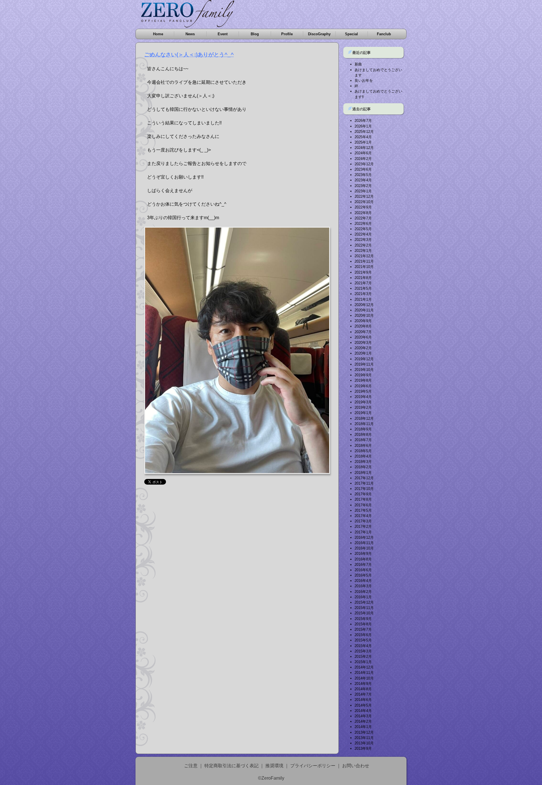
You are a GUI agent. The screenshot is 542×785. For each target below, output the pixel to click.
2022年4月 (363, 234)
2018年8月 (363, 434)
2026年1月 (363, 126)
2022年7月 (363, 218)
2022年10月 (364, 202)
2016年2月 (363, 592)
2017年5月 (363, 510)
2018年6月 (363, 445)
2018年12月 (364, 418)
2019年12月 (364, 359)
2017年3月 (363, 521)
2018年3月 (363, 461)
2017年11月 (364, 483)
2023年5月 (363, 175)
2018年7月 (363, 440)
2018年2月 (363, 467)
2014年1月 (363, 727)
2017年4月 (363, 516)
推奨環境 (274, 765)
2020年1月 (363, 353)
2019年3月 (363, 402)
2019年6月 (363, 386)
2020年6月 (363, 337)
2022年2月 (363, 245)
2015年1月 (363, 662)
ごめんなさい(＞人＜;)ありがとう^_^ (189, 55)
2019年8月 (363, 380)
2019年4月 (363, 397)
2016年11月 (364, 543)
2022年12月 (364, 196)
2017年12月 (364, 478)
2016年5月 (363, 575)
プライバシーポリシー (312, 765)
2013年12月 (364, 732)
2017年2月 (363, 526)
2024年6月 (363, 153)
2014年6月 (363, 700)
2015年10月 (364, 613)
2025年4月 (363, 137)
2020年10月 (364, 315)
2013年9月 (363, 748)
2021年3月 (363, 294)
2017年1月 (363, 532)
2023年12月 (364, 164)
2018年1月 (363, 472)
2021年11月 (364, 261)
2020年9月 (363, 321)
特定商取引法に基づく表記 (231, 765)
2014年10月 (364, 678)
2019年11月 (364, 364)
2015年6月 (363, 635)
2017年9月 (363, 494)
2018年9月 (363, 429)
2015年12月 (364, 602)
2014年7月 (363, 694)
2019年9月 (363, 375)
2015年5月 (363, 640)
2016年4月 (363, 581)
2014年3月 (363, 716)
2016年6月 (363, 570)
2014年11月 (364, 672)
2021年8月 (363, 278)
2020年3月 (363, 342)
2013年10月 (364, 743)
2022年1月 (363, 251)
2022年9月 (363, 207)
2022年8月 (363, 213)
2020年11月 (364, 310)
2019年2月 (363, 407)
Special (351, 34)
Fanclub (384, 34)
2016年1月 (363, 597)
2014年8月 (363, 689)
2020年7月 (363, 332)
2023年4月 (363, 180)
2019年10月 (364, 370)
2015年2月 (363, 656)
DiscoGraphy (319, 34)
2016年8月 (363, 559)
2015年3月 (363, 651)
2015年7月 (363, 629)
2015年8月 (363, 624)
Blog (255, 34)
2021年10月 (364, 267)
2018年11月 (364, 424)
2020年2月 (363, 348)
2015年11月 (364, 608)
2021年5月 (363, 288)
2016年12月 (364, 537)
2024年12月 (364, 148)
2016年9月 (363, 553)
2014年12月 (364, 667)
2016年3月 (363, 586)
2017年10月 (364, 489)
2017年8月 (363, 499)
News (190, 34)
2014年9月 (363, 683)
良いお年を (364, 80)
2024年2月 (363, 159)
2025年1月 (363, 142)
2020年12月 (364, 305)
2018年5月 (363, 451)
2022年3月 (363, 240)
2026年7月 (363, 120)
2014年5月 (363, 705)
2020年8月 (363, 326)
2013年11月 (364, 738)
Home (158, 34)
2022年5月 (363, 229)
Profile (287, 34)
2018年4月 (363, 456)
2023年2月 (363, 186)
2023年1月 (363, 191)
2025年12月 (364, 131)
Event (223, 34)
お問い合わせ (355, 765)
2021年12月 (364, 256)
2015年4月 (363, 646)
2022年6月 (363, 223)
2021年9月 (363, 272)
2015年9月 (363, 619)
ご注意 (191, 765)
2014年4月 (363, 711)
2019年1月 (363, 413)
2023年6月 (363, 169)
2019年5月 (363, 391)
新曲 (358, 64)
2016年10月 (364, 548)
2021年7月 (363, 283)
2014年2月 (363, 721)
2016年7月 (363, 564)
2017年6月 (363, 505)
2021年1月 (363, 299)
